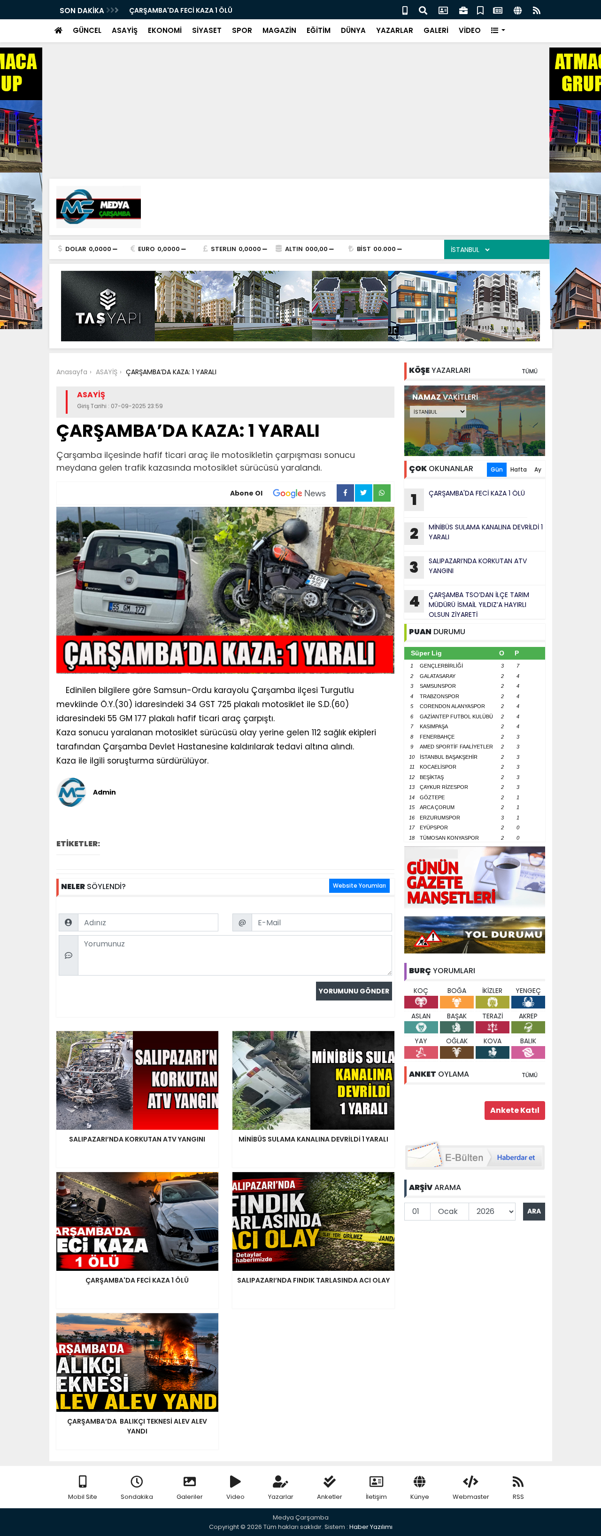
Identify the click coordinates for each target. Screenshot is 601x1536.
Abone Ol (246, 493)
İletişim (376, 1496)
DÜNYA (353, 30)
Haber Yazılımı (371, 1526)
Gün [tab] (497, 469)
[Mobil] (405, 9)
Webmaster (471, 1496)
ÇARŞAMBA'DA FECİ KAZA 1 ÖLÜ (180, 10)
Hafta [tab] (518, 469)
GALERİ (436, 30)
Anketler (329, 1496)
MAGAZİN (279, 30)
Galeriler (190, 1496)
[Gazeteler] (497, 9)
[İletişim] (443, 9)
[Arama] (423, 9)
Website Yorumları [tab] (359, 886)
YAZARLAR (394, 30)
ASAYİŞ (125, 30)
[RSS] (536, 9)
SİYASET (207, 30)
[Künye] (517, 9)
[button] (498, 31)
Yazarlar (280, 1496)
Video (235, 1496)
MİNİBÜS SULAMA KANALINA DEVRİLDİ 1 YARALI (476, 533)
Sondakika (137, 1496)
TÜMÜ (530, 371)
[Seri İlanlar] (480, 9)
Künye (419, 1496)
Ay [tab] (537, 469)
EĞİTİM (319, 30)
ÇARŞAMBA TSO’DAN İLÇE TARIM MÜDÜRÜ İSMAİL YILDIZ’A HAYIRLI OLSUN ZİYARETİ (469, 604)
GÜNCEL (87, 30)
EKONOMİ (165, 30)
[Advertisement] (281, 66)
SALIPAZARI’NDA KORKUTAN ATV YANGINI (468, 567)
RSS (518, 1496)
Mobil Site (82, 1496)
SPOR (242, 30)
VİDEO (470, 30)
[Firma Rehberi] (463, 9)
